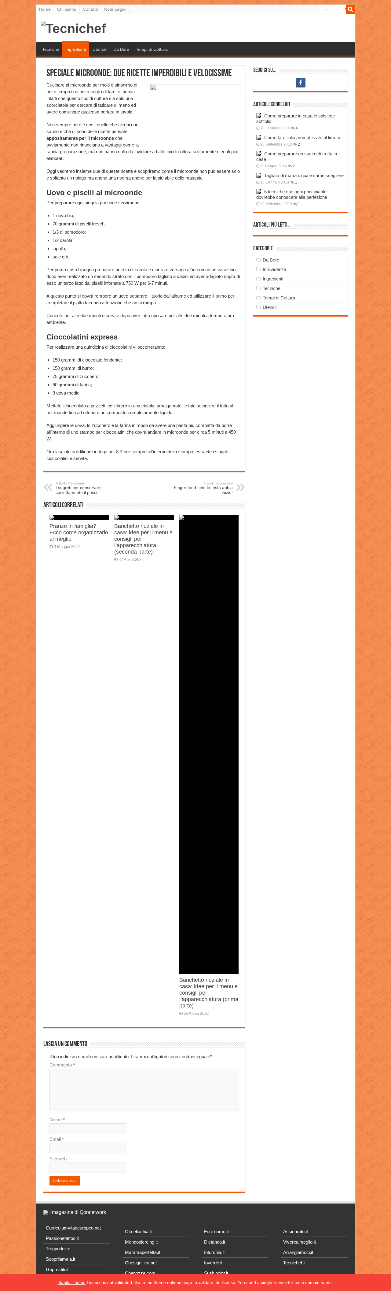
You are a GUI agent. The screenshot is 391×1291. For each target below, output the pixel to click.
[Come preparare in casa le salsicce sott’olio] (258, 115)
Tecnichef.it (294, 1262)
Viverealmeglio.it (299, 1242)
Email (56, 1139)
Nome (57, 1119)
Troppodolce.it (60, 1248)
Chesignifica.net (141, 1262)
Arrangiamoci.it (298, 1252)
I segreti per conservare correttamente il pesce (79, 488)
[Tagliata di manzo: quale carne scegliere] (258, 175)
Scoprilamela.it (60, 1259)
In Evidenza (274, 269)
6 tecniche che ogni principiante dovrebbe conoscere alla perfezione (291, 194)
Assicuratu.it (295, 1231)
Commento (62, 1064)
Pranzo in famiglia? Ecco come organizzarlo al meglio (78, 532)
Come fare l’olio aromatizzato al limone (302, 137)
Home (45, 9)
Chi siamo (66, 9)
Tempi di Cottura (152, 49)
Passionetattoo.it (62, 1238)
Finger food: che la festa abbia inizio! (203, 488)
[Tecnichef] (73, 27)
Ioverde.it (213, 1262)
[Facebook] (300, 82)
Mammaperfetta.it (142, 1252)
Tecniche (50, 49)
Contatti (90, 9)
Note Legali (115, 9)
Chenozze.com (140, 1273)
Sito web (58, 1158)
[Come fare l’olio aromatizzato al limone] (258, 137)
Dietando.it (214, 1242)
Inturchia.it (214, 1252)
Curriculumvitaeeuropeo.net (73, 1227)
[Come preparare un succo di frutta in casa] (258, 153)
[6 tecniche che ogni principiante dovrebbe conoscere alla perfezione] (258, 191)
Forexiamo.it (216, 1231)
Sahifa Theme (72, 1282)
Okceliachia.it (138, 1231)
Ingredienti (75, 49)
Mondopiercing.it (141, 1242)
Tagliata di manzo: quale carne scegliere (304, 175)
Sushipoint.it (216, 1273)
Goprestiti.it (57, 1269)
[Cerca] (350, 9)
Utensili (100, 49)
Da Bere (121, 49)
